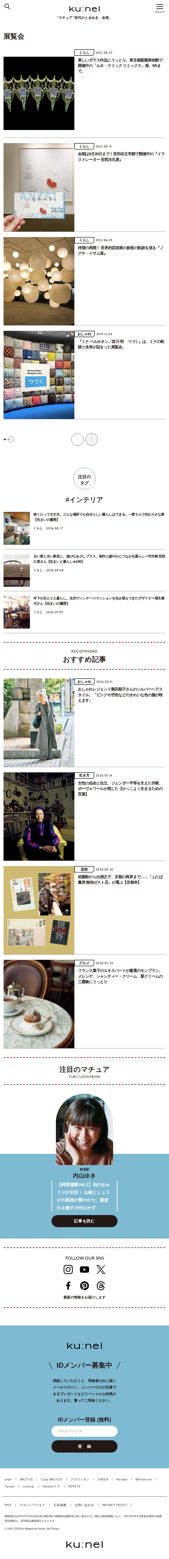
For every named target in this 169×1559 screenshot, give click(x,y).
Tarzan (10, 1486)
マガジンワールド (33, 1505)
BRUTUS (26, 1479)
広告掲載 (60, 1505)
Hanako (121, 1479)
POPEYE (74, 1486)
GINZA (103, 1479)
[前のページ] (9, 439)
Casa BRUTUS (51, 1479)
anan (8, 1479)
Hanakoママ (51, 1486)
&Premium (144, 1479)
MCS (8, 1505)
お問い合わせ (84, 1505)
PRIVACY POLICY (115, 1505)
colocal (28, 1486)
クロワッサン (80, 1479)
